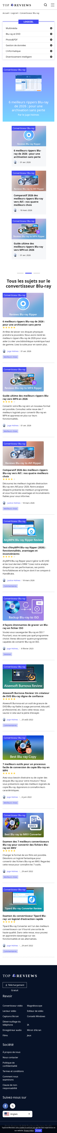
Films (5, 1035)
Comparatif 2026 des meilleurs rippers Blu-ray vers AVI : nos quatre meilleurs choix (28, 200)
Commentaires (10, 586)
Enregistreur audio (12, 1030)
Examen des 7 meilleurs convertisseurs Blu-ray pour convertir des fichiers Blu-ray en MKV (26, 844)
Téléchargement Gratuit (15, 986)
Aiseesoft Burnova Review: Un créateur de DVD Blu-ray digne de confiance (26, 694)
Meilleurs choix (10, 357)
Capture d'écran (11, 1016)
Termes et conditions (13, 1071)
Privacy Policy (29, 1130)
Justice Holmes (13, 503)
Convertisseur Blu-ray (14, 69)
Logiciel (14, 13)
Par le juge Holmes (28, 114)
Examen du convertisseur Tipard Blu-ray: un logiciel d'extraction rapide (24, 917)
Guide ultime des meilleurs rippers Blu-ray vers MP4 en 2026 (28, 246)
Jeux (29, 1035)
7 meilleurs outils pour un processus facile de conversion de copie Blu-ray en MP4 (26, 767)
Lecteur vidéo (9, 1011)
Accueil (6, 13)
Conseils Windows (36, 1016)
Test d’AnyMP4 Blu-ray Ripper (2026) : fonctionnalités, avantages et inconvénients (24, 550)
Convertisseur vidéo (13, 1005)
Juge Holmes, (13, 648)
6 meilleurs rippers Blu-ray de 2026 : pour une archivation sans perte (28, 106)
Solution (7, 654)
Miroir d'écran (34, 1030)
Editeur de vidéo (35, 1011)
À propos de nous (11, 1052)
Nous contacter (10, 1057)
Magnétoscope (34, 1005)
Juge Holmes (13, 351)
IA (28, 1024)
